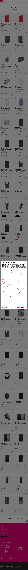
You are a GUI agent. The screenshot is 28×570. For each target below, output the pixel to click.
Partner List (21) (11, 305)
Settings (5, 307)
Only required (19, 307)
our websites (23, 282)
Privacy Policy (4, 305)
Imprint (7, 305)
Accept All (24, 307)
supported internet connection (12, 283)
